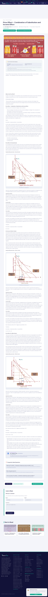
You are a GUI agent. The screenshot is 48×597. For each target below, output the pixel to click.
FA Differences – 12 (39, 574)
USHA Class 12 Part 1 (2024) (17, 580)
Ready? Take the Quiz (38, 483)
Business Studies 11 (28, 560)
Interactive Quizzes (40, 560)
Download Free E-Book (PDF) (10, 30)
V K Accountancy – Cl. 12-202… (18, 586)
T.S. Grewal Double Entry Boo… (18, 566)
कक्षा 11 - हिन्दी (26, 576)
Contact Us (38, 565)
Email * (25, 497)
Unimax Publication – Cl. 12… (17, 575)
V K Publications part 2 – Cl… (17, 587)
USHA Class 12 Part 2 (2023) (17, 582)
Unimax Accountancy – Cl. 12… (17, 569)
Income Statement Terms (29, 570)
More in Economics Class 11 (18, 483)
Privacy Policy (39, 566)
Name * (7, 497)
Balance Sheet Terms (28, 568)
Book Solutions (39, 559)
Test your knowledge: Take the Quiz (25, 30)
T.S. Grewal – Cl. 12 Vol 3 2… (17, 565)
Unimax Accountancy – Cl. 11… (17, 568)
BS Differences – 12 (40, 577)
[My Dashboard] (45, 3)
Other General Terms (28, 571)
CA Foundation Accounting (29, 559)
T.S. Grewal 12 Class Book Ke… (17, 558)
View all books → (16, 589)
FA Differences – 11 (39, 570)
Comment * (8, 502)
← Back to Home (8, 483)
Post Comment (10, 512)
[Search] (39, 3)
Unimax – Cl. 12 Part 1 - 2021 (17, 573)
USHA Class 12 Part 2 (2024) (17, 583)
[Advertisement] (24, 11)
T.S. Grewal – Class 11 (16, 556)
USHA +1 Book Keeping (16, 576)
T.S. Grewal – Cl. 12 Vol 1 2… (17, 562)
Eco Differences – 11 (40, 571)
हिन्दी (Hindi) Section (40, 563)
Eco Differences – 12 (40, 575)
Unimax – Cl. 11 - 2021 (16, 572)
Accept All (35, 594)
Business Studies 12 (28, 562)
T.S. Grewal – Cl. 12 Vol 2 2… (17, 563)
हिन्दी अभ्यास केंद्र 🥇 (27, 575)
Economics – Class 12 (28, 565)
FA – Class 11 (27, 556)
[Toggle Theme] (37, 3)
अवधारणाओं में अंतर (27, 579)
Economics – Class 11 (28, 563)
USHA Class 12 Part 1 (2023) (17, 579)
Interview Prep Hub (39, 562)
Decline (44, 594)
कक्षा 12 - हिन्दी (27, 578)
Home (37, 556)
